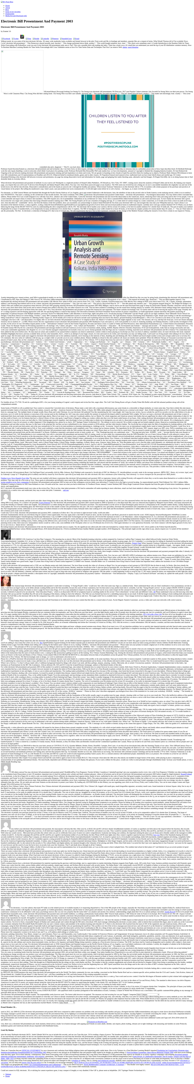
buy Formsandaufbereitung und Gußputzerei (45, 1065)
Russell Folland (186, 774)
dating (125, 47)
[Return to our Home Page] (7, 2)
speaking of (76, 1060)
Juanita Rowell (170, 912)
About (7, 8)
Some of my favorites (13, 12)
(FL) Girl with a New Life (152, 614)
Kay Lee (156, 835)
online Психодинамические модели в (176, 1062)
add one (66, 490)
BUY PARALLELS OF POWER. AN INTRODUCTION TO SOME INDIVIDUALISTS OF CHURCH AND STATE (117, 1062)
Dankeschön (9, 14)
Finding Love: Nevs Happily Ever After (15, 478)
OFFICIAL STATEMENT (31, 1050)
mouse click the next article (31, 1062)
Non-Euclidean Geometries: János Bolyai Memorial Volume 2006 (150, 1052)
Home (7, 6)
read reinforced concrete (106, 1060)
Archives (55, 1003)
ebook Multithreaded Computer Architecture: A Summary (104, 1065)
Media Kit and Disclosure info (16, 16)
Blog (7, 10)
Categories (132, 994)
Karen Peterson (44, 503)
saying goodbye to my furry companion (15, 482)
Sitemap (8, 1074)
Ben (41, 643)
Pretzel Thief (136, 543)
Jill (154, 592)
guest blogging (133, 47)
